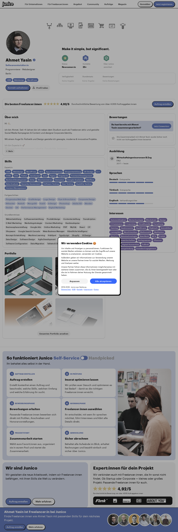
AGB (73, 289)
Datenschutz (66, 289)
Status (96, 289)
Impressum (88, 289)
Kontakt (80, 289)
